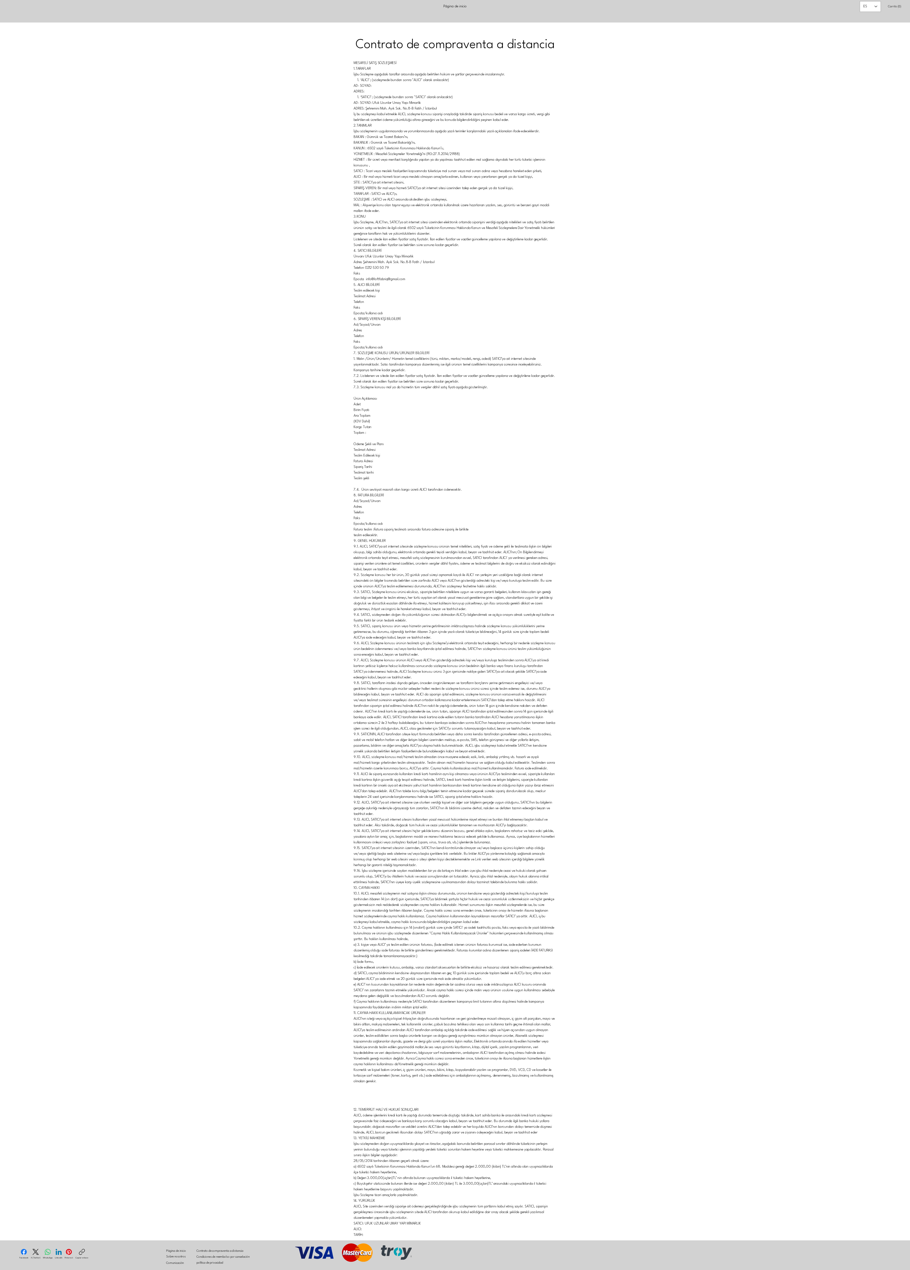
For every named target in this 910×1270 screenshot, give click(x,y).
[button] (894, 6)
